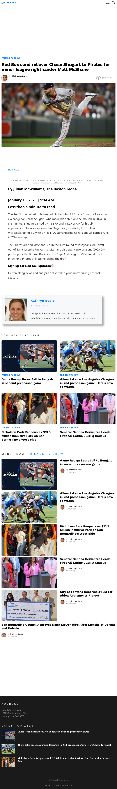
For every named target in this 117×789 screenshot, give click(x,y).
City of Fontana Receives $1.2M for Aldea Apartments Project (86, 593)
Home (47, 785)
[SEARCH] (113, 3)
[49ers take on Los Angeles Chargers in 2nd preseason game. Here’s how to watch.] (87, 356)
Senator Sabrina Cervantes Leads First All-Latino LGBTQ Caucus (85, 434)
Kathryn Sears (42, 300)
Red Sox (13, 169)
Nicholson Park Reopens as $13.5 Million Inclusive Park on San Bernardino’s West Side (26, 435)
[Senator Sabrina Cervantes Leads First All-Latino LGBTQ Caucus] (87, 408)
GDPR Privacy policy (63, 785)
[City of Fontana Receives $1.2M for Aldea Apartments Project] (29, 605)
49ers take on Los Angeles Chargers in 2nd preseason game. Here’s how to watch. (87, 382)
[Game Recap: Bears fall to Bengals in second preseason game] (29, 356)
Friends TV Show (11, 375)
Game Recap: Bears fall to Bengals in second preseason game (28, 381)
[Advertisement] (58, 33)
